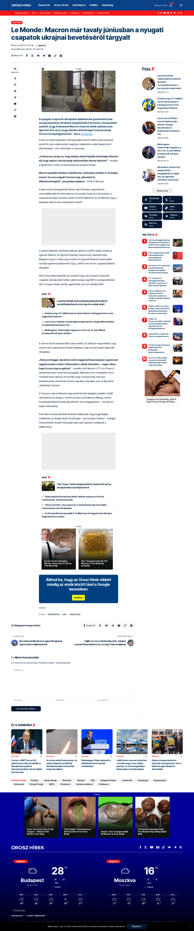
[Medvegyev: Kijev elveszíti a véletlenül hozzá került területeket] (97, 741)
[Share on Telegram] (43, 55)
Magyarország (60, 13)
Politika (17, 22)
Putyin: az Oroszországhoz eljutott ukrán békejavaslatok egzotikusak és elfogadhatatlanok (159, 323)
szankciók (75, 13)
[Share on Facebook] (26, 55)
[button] (176, 5)
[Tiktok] (173, 208)
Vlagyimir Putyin (21, 13)
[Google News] (168, 13)
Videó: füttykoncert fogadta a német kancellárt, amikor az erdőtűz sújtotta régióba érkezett (159, 296)
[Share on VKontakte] (38, 55)
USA (92, 780)
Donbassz (65, 784)
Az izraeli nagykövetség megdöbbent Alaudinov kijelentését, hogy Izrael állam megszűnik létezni (159, 243)
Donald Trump (103, 13)
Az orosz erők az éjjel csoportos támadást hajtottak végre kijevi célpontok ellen (157, 361)
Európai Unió (88, 13)
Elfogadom (136, 926)
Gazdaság (143, 780)
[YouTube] (164, 13)
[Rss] (181, 13)
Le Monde (86, 133)
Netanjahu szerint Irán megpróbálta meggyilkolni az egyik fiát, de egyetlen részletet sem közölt (168, 173)
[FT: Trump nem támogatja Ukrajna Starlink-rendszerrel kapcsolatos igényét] (178, 281)
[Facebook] (158, 13)
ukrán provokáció (84, 784)
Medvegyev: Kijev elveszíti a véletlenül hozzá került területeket (96, 763)
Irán (33, 13)
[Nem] (190, 926)
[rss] (152, 224)
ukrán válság (45, 13)
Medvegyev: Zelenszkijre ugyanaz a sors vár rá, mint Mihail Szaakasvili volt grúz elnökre (169, 150)
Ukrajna (155, 756)
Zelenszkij (19, 784)
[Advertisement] (78, 226)
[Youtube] (152, 208)
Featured (67, 780)
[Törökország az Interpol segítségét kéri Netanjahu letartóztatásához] (178, 348)
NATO (65, 614)
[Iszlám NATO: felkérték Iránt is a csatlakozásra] (178, 337)
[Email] (49, 55)
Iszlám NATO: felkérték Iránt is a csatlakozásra (158, 335)
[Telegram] (177, 13)
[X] (161, 13)
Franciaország (54, 614)
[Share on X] (32, 55)
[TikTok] (171, 13)
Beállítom (78, 597)
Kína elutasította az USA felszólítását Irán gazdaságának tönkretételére (158, 256)
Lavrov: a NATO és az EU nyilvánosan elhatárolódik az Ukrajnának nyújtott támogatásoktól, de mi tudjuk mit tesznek (26, 766)
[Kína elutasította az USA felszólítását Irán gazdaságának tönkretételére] (178, 255)
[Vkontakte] (174, 13)
